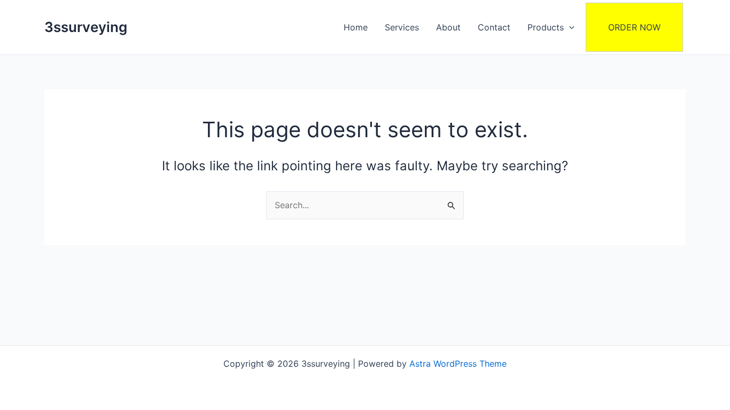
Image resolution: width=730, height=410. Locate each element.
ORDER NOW (634, 27)
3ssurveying (85, 27)
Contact (494, 27)
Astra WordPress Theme (458, 363)
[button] (569, 27)
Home (356, 27)
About (448, 27)
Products (545, 27)
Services (402, 27)
